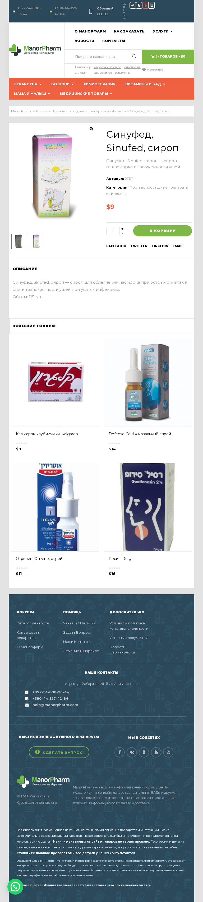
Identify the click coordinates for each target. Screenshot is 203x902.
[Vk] (132, 752)
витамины (123, 72)
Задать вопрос (76, 632)
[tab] (27, 269)
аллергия (82, 72)
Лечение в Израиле (81, 651)
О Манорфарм (30, 647)
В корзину (162, 230)
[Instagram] (168, 752)
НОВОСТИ (84, 41)
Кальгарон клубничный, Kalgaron (47, 434)
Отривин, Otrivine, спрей (39, 558)
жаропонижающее (107, 67)
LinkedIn (160, 246)
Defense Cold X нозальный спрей (140, 434)
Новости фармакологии (122, 649)
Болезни (60, 84)
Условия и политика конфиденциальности (128, 625)
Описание (25, 269)
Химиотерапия (100, 84)
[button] (59, 752)
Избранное (155, 69)
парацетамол (102, 72)
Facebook (116, 246)
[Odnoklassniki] (144, 752)
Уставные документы (128, 637)
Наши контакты (77, 641)
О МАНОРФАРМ (90, 31)
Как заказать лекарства (28, 635)
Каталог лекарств (33, 623)
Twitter (138, 246)
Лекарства (25, 84)
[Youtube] (156, 752)
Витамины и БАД (143, 84)
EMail (178, 246)
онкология (132, 67)
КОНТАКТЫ (113, 41)
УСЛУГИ (160, 31)
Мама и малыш (30, 93)
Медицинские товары (84, 93)
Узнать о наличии (79, 623)
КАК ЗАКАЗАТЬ (129, 31)
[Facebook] (119, 752)
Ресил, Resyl (120, 558)
